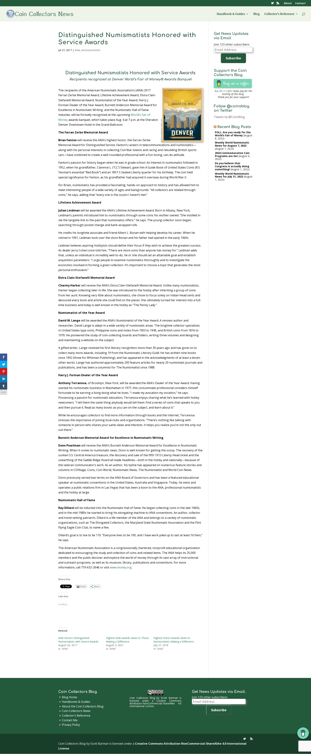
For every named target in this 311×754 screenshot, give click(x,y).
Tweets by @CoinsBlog (229, 117)
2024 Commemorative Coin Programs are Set (232, 154)
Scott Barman (169, 698)
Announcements (90, 50)
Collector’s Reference (279, 14)
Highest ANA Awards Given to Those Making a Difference (127, 639)
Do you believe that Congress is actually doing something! (232, 166)
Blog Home (69, 697)
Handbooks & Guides (76, 702)
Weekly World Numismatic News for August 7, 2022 (232, 144)
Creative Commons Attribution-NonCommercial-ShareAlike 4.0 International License (155, 703)
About (288, 3)
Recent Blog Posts (234, 127)
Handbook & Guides (231, 14)
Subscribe (233, 58)
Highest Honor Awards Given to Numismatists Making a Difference (174, 639)
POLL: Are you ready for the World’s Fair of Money (233, 134)
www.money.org (121, 567)
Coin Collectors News (76, 711)
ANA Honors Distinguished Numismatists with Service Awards (78, 639)
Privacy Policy (71, 725)
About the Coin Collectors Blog (82, 706)
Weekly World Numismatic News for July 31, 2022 (232, 175)
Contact (300, 3)
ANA (77, 50)
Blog (256, 14)
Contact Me (69, 720)
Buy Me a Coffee (224, 91)
